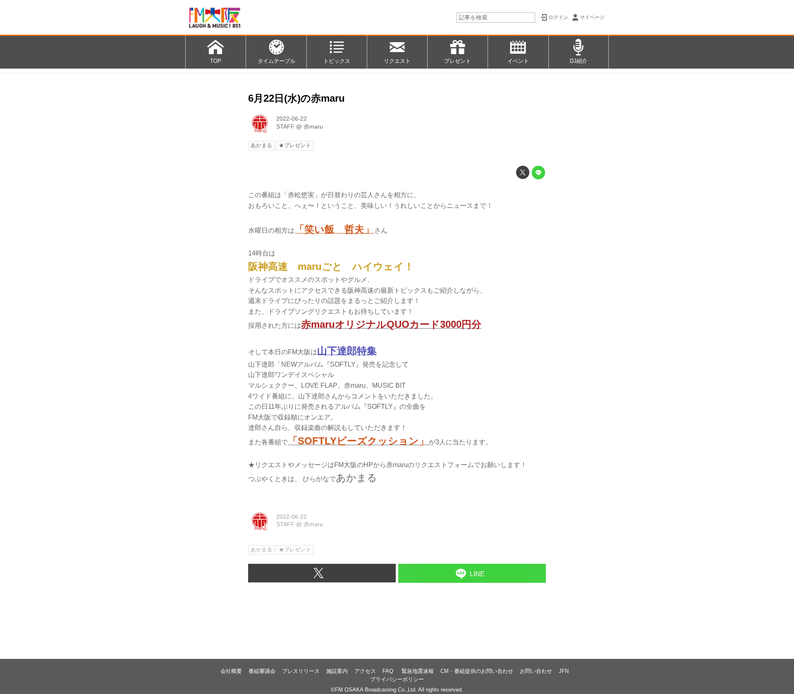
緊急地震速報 (418, 671)
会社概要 (231, 671)
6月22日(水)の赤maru (296, 98)
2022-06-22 (291, 118)
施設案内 (337, 671)
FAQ (389, 671)
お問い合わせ (536, 671)
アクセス (365, 671)
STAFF (285, 126)
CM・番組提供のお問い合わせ (476, 671)
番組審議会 (262, 671)
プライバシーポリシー (397, 679)
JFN (564, 671)
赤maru (313, 126)
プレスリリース (301, 671)
